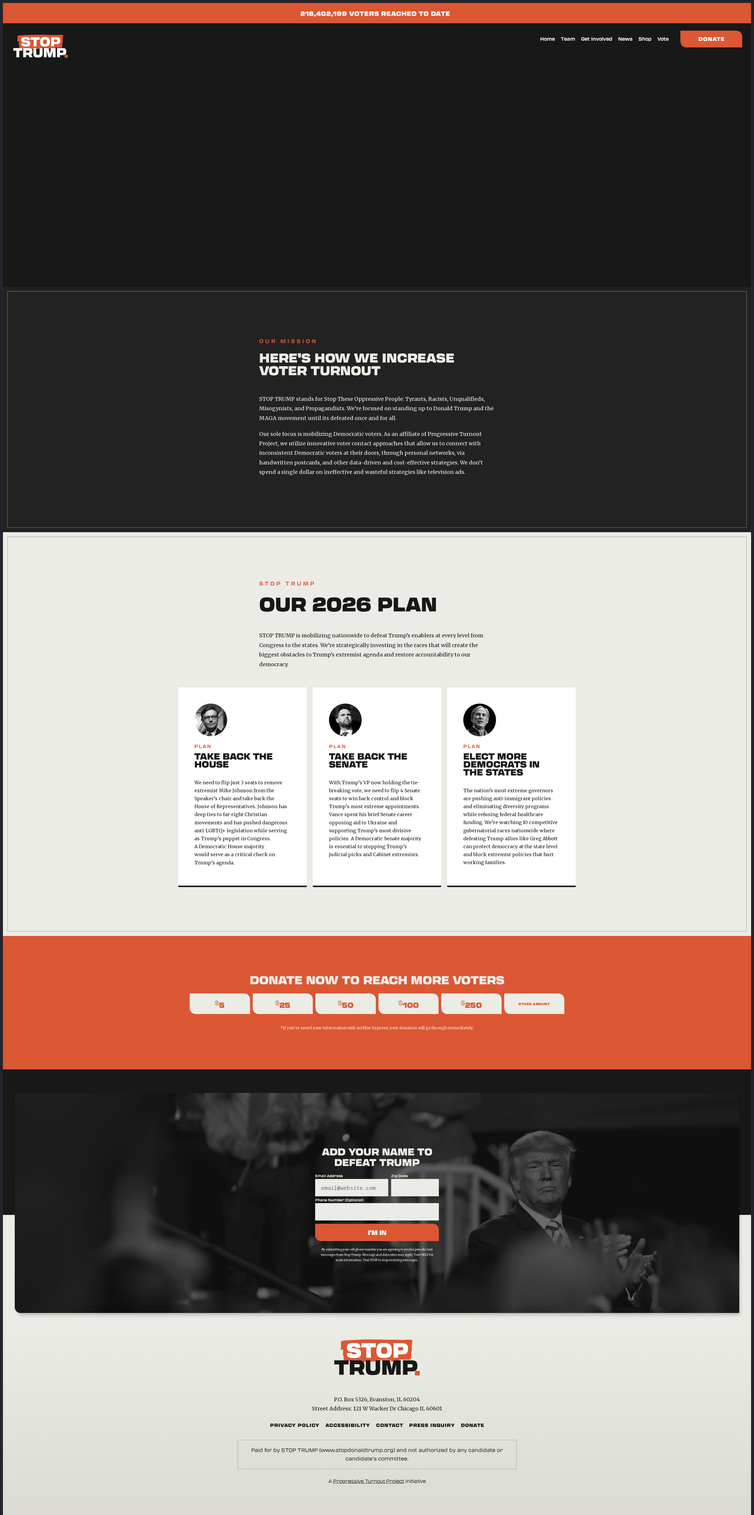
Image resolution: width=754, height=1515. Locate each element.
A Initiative (377, 1481)
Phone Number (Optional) (339, 1200)
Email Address (329, 1175)
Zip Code (399, 1175)
